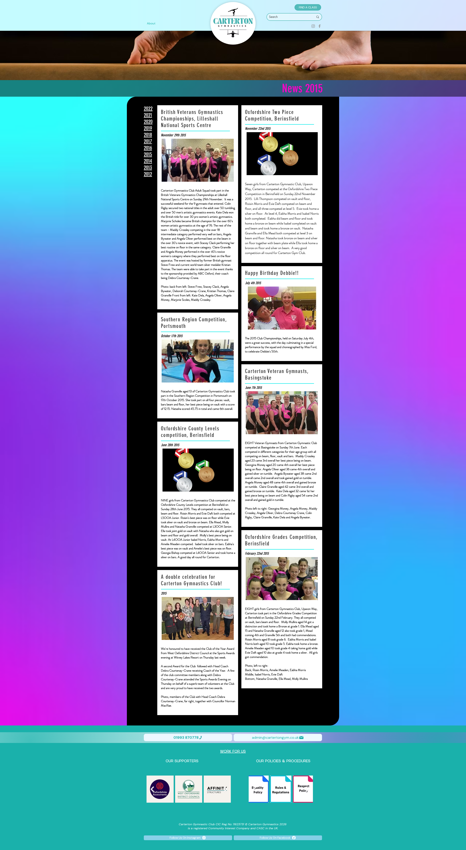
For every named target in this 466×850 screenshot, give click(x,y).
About (151, 23)
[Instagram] (313, 26)
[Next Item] (225, 789)
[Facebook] (319, 26)
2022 (148, 108)
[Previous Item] (152, 789)
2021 (148, 115)
